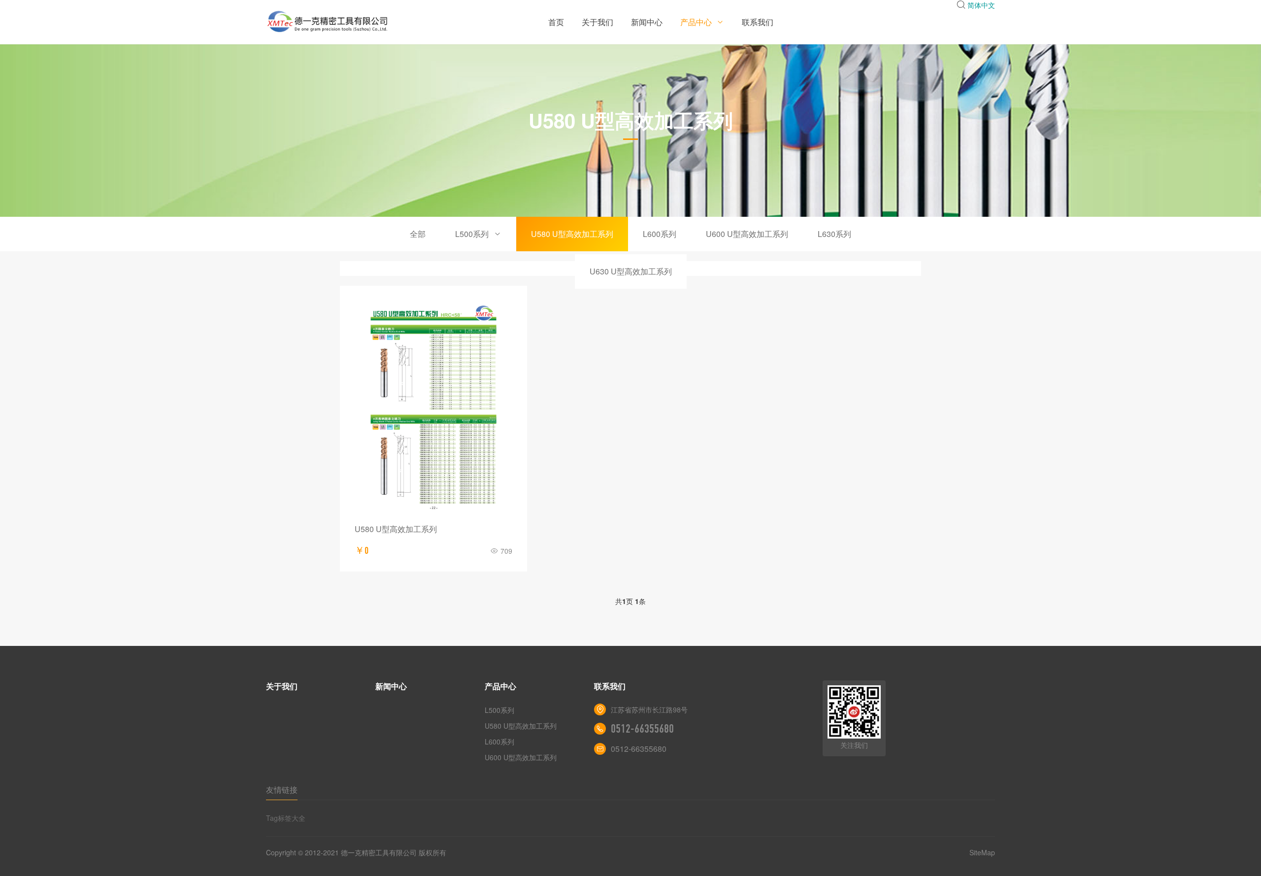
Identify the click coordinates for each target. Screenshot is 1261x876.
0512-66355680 (642, 728)
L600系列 (659, 233)
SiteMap (982, 852)
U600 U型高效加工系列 (747, 233)
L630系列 (834, 233)
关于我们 (597, 22)
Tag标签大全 (285, 818)
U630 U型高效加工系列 (631, 271)
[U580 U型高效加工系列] (433, 407)
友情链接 (282, 789)
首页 (556, 22)
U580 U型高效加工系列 (572, 233)
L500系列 (472, 233)
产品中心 (697, 22)
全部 (418, 233)
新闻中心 (647, 22)
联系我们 (757, 22)
